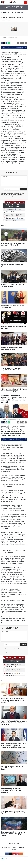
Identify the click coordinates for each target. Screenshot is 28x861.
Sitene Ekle (13, 849)
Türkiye (11, 12)
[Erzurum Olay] (8, 2)
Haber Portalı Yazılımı (8, 858)
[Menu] (25, 2)
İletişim (14, 847)
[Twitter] (4, 43)
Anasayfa (5, 12)
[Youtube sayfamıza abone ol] (14, 854)
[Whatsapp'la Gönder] (9, 43)
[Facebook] (2, 43)
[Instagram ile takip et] (17, 854)
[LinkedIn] (6, 43)
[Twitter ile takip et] (10, 854)
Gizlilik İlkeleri (21, 847)
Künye (9, 847)
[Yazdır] (18, 43)
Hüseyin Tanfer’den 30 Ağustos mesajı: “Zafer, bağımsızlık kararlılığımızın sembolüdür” (15, 7)
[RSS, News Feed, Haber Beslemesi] (21, 854)
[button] (21, 43)
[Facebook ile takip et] (7, 854)
